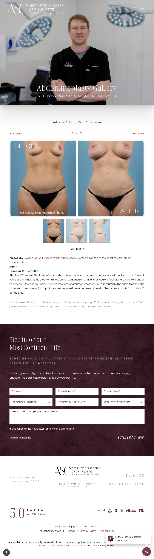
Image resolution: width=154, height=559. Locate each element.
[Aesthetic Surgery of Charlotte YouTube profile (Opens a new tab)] (110, 510)
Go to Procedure (88, 122)
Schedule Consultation (20, 437)
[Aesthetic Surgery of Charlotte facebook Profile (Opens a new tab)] (104, 510)
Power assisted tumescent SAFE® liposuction (49, 258)
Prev (15, 133)
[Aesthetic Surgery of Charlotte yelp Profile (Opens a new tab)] (121, 510)
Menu (142, 9)
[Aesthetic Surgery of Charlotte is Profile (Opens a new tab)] (142, 510)
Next (139, 133)
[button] (6, 552)
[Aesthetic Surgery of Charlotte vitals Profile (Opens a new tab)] (131, 510)
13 (86, 487)
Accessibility (107, 531)
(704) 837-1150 (131, 438)
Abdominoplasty (69, 487)
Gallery (75, 484)
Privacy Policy (88, 531)
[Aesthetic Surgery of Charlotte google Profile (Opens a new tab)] (116, 510)
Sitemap (70, 531)
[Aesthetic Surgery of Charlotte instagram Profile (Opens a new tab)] (98, 510)
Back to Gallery (65, 122)
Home (62, 484)
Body (89, 484)
